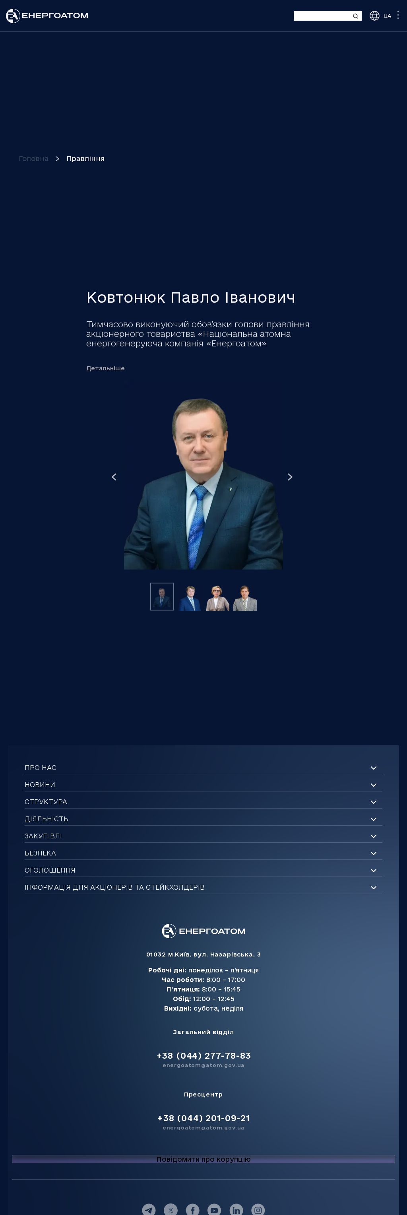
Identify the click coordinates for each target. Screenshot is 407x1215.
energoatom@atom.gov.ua (203, 1065)
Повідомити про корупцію (203, 1159)
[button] (114, 477)
